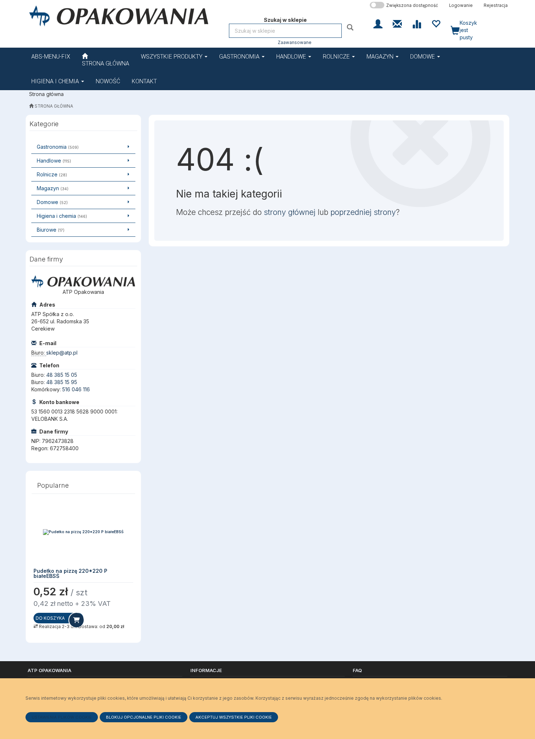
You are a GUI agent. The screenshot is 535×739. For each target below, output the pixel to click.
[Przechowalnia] (436, 23)
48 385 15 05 (61, 375)
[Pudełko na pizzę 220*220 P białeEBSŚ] (83, 532)
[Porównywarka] (416, 23)
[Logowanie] (378, 23)
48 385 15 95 (61, 382)
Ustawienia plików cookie (62, 717)
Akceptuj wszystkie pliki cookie (233, 717)
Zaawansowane (295, 42)
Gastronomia (240, 56)
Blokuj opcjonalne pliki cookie (143, 717)
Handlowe (292, 56)
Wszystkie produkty (172, 56)
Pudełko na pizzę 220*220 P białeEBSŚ (70, 573)
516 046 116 (76, 389)
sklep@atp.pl (62, 352)
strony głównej (290, 212)
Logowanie (461, 5)
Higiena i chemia (55, 81)
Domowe (423, 56)
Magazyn (380, 56)
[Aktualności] (397, 23)
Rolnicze (337, 56)
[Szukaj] (351, 27)
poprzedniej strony (363, 212)
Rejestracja (496, 5)
